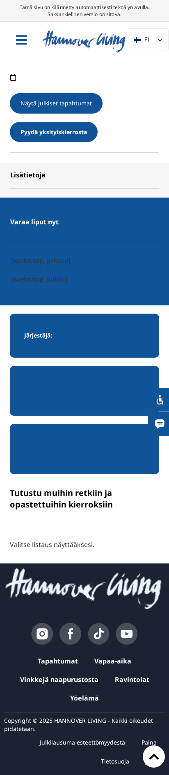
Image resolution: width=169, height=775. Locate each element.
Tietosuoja (115, 761)
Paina (149, 742)
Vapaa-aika (112, 661)
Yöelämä (84, 698)
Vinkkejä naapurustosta (59, 679)
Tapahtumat (58, 661)
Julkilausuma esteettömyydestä (82, 742)
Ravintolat (132, 679)
